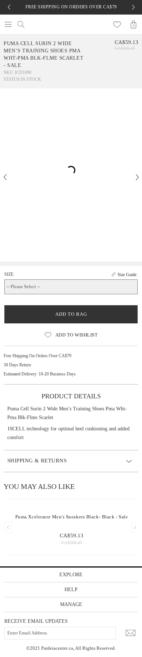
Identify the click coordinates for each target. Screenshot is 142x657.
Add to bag (71, 314)
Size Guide (127, 274)
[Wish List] (117, 24)
